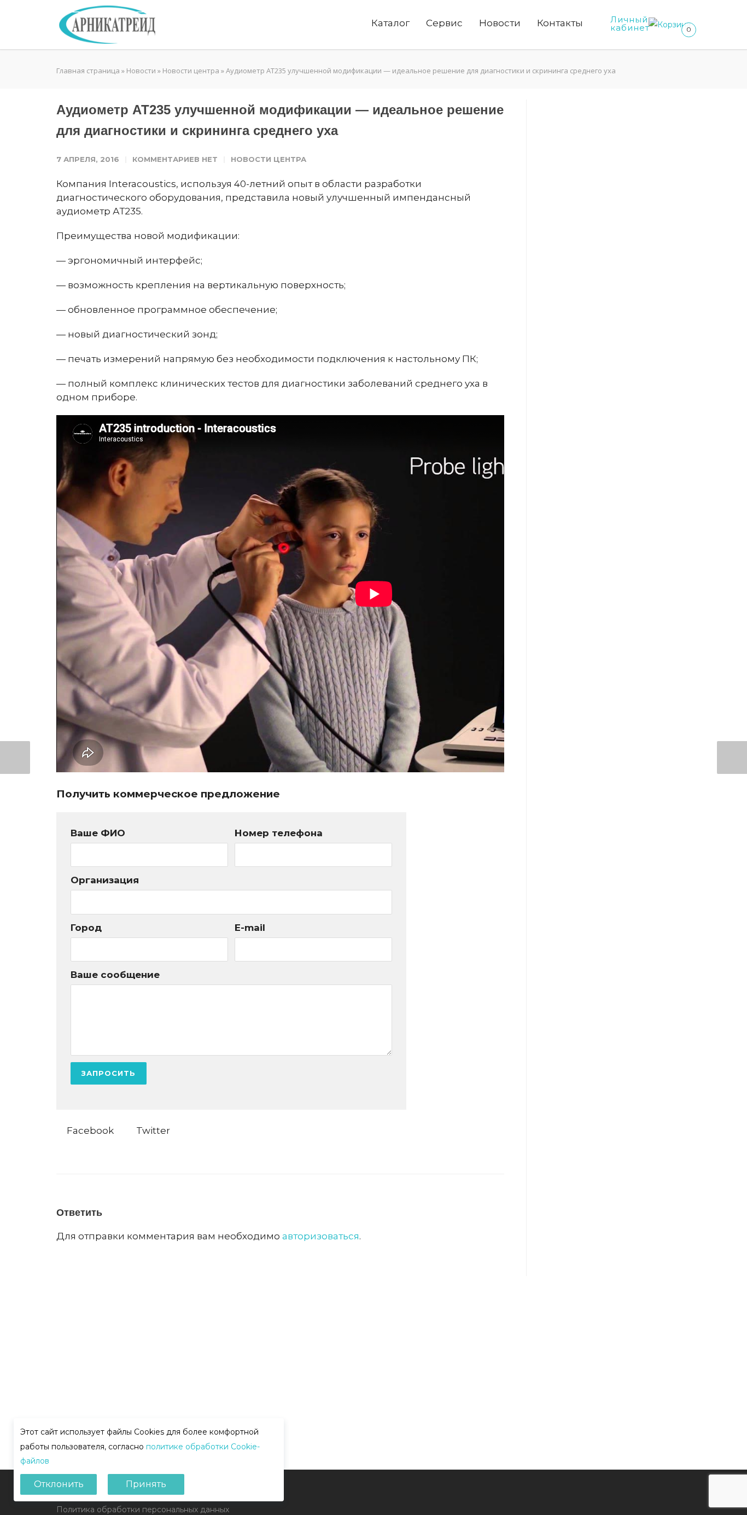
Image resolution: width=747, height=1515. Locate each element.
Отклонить (59, 1484)
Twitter (152, 1130)
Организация (105, 880)
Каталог (390, 23)
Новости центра (190, 70)
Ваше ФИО (98, 833)
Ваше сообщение (115, 974)
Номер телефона (279, 833)
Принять (146, 1484)
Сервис (444, 23)
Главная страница (88, 70)
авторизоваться (320, 1236)
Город (86, 927)
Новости (500, 23)
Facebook (89, 1130)
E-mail (250, 927)
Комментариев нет (175, 159)
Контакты (560, 23)
